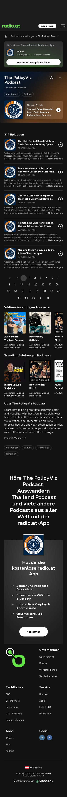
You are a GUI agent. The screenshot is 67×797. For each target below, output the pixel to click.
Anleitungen (12, 94)
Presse (43, 663)
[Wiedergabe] (58, 110)
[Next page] (41, 298)
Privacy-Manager (15, 720)
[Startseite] (5, 36)
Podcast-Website (13, 438)
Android (10, 751)
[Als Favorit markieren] (51, 77)
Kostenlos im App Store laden (33, 62)
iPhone (9, 738)
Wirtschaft (11, 454)
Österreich (35, 767)
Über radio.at (46, 657)
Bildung (28, 94)
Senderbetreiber (48, 676)
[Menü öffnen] (63, 26)
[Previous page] (17, 278)
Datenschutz (12, 701)
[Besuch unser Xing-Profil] (49, 737)
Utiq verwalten (14, 713)
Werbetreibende (48, 670)
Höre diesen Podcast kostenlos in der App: (30, 45)
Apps (42, 701)
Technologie (43, 448)
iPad (8, 744)
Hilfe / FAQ (45, 707)
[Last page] (48, 298)
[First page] (10, 278)
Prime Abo (45, 713)
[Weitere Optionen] (61, 78)
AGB (8, 694)
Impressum (12, 707)
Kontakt (43, 694)
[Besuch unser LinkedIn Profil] (42, 737)
